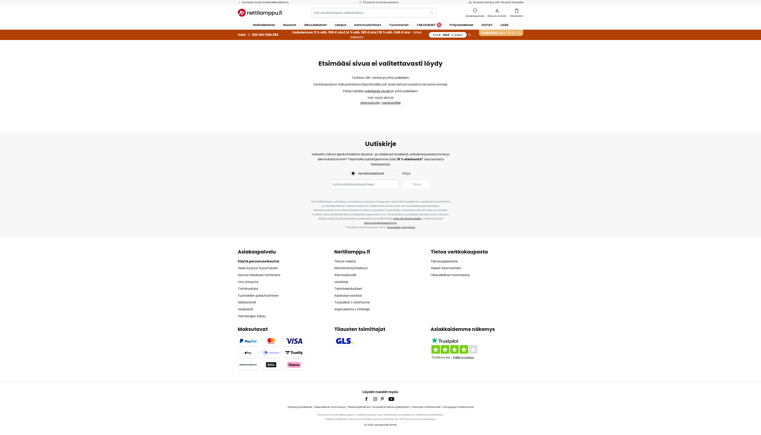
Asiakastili (245, 309)
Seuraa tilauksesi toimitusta (259, 275)
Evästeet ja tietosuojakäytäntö (391, 407)
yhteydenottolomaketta (407, 218)
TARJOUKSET (426, 25)
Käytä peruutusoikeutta (258, 261)
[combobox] (374, 12)
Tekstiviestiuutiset (348, 288)
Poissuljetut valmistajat (401, 227)
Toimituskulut (248, 288)
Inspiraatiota (344, 309)
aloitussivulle (370, 103)
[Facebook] (369, 399)
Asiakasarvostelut (348, 295)
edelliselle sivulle (377, 91)
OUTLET (487, 25)
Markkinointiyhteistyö (351, 268)
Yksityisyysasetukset (299, 407)
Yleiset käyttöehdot (446, 268)
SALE (448, 35)
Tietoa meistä (345, 261)
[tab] (284, 284)
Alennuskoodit (345, 275)
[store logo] (260, 13)
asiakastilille (391, 103)
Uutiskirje (341, 282)
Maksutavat (247, 302)
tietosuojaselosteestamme (380, 223)
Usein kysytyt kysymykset (258, 268)
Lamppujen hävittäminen (458, 407)
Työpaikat (342, 302)
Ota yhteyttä (248, 282)
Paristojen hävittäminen (426, 407)
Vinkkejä (363, 309)
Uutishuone (361, 302)
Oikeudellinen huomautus (450, 275)
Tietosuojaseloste (444, 261)
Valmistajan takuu (252, 316)
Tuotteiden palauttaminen (258, 295)
